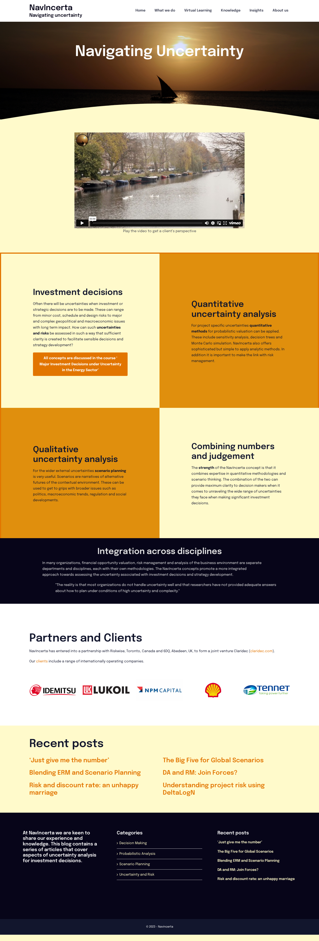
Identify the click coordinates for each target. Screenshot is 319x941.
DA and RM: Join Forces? (200, 773)
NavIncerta (50, 8)
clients (42, 661)
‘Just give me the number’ (69, 761)
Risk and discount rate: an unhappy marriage (256, 879)
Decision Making (133, 843)
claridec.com (261, 651)
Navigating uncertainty (55, 15)
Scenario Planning (134, 864)
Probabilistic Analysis (137, 854)
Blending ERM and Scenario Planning (85, 773)
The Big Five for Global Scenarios (213, 761)
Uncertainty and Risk (136, 875)
